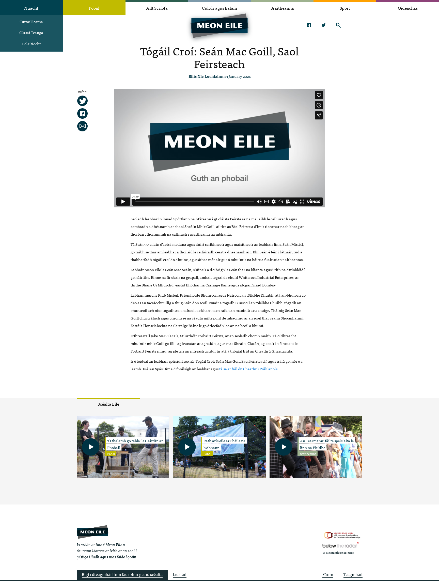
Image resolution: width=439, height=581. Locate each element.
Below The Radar (340, 545)
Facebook (309, 25)
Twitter (323, 25)
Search (338, 25)
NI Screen (342, 535)
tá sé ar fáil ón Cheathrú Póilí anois (248, 368)
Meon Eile (92, 532)
